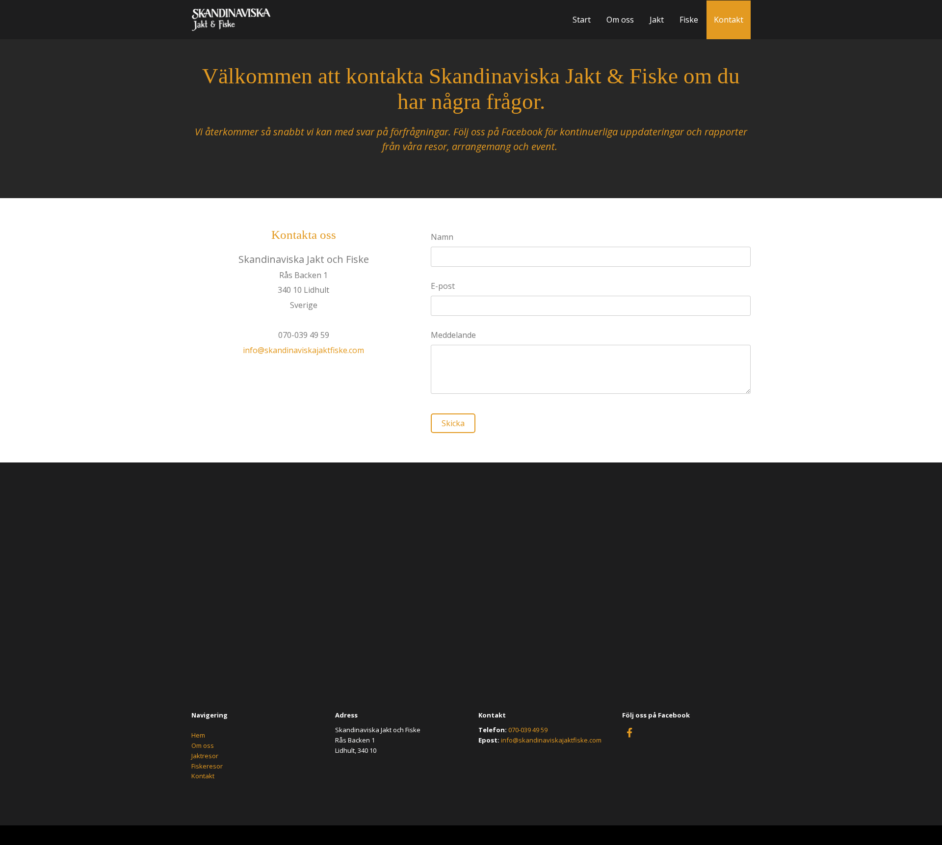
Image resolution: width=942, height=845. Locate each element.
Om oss (620, 19)
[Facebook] (629, 732)
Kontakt (728, 19)
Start (582, 19)
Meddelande (453, 335)
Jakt (657, 19)
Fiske (689, 19)
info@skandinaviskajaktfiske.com (303, 350)
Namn (442, 237)
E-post (443, 286)
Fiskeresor (207, 766)
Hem (198, 735)
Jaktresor (204, 755)
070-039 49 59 (528, 729)
